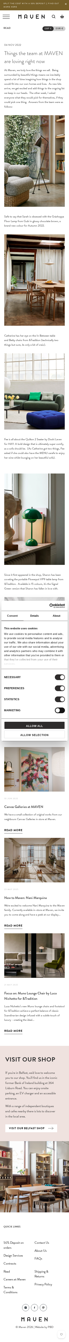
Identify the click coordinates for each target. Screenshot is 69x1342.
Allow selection (34, 735)
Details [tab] (34, 615)
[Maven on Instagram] (25, 1310)
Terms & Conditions (10, 1290)
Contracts (10, 1263)
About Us (40, 1250)
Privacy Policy (43, 1284)
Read (7, 1271)
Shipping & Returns (41, 1274)
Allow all (34, 725)
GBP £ (48, 28)
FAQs (38, 1258)
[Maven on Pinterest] (43, 1310)
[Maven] (31, 16)
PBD (50, 1327)
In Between (43, 336)
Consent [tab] (12, 615)
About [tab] (57, 615)
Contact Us (41, 1242)
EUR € (59, 28)
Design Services (13, 1255)
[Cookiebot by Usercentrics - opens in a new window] (49, 606)
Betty (12, 340)
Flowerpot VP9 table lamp (42, 579)
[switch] (60, 688)
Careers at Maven (15, 1279)
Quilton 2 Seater (34, 439)
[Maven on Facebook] (34, 1310)
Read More (13, 830)
